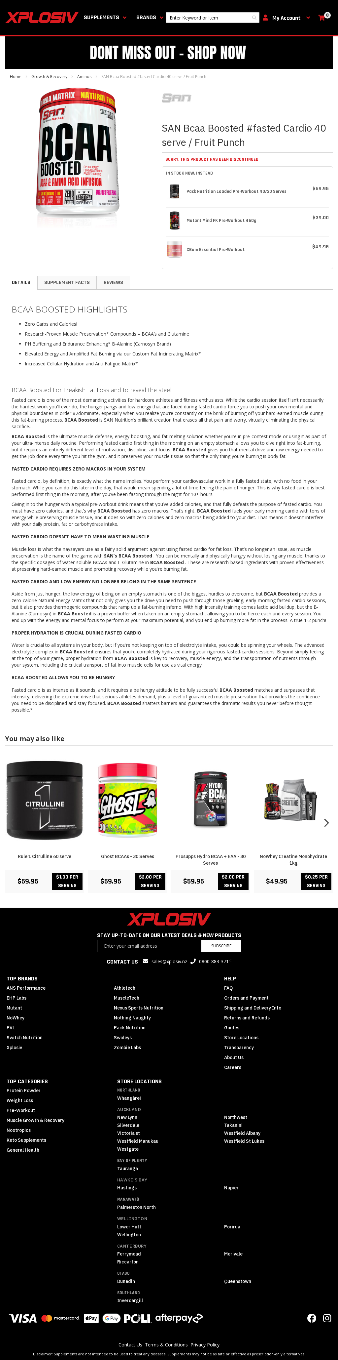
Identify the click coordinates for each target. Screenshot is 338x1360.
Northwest (235, 1117)
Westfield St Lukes (244, 1141)
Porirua (232, 1227)
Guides (231, 1028)
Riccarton (128, 1262)
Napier (231, 1188)
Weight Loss (20, 1100)
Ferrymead (129, 1254)
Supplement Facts (67, 282)
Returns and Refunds (247, 1018)
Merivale (233, 1254)
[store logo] (43, 17)
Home (15, 76)
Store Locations (241, 1038)
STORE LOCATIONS (139, 1081)
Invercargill (130, 1300)
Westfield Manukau (137, 1141)
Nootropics (19, 1130)
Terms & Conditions (166, 1344)
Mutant (14, 1008)
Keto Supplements (26, 1140)
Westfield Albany (242, 1133)
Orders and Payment (246, 998)
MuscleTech (126, 998)
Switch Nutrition (25, 1038)
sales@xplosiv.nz (169, 961)
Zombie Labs (127, 1048)
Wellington (132, 1218)
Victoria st (128, 1133)
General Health (23, 1150)
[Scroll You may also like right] (326, 822)
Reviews (113, 282)
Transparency (239, 1048)
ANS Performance (26, 988)
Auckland (129, 1109)
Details (21, 282)
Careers (232, 1067)
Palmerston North (136, 1207)
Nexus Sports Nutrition (138, 1008)
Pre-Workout (21, 1110)
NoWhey (15, 1018)
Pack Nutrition (130, 1028)
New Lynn (127, 1117)
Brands (146, 17)
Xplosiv (14, 1048)
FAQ (228, 988)
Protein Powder (24, 1090)
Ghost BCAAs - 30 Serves (127, 856)
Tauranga (127, 1169)
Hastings (127, 1188)
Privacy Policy (205, 1344)
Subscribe (221, 946)
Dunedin (126, 1281)
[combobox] (212, 17)
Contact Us (130, 1344)
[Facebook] (312, 1320)
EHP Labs (16, 998)
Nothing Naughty (132, 1018)
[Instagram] (327, 1320)
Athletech (124, 988)
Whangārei (129, 1098)
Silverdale (128, 1125)
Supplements (101, 17)
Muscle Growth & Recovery (35, 1120)
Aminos (84, 76)
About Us (234, 1057)
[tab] (21, 283)
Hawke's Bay (132, 1180)
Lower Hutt (129, 1227)
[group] (169, 822)
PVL (11, 1028)
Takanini (233, 1125)
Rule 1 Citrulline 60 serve (44, 856)
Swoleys (123, 1038)
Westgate (128, 1149)
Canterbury (132, 1246)
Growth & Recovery (49, 76)
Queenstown (237, 1281)
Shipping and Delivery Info (252, 1008)
